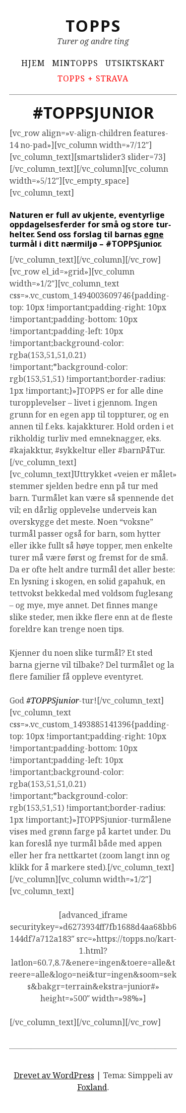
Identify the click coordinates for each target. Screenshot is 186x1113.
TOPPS (93, 25)
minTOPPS (75, 63)
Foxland (92, 1087)
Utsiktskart (135, 63)
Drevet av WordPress (54, 1075)
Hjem (33, 63)
